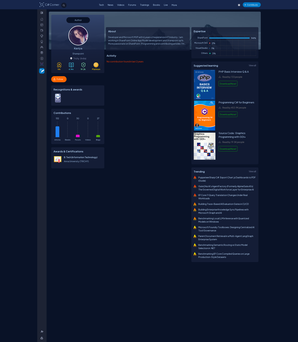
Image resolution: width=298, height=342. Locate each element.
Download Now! (228, 83)
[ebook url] (204, 85)
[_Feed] (42, 19)
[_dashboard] (42, 24)
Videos (120, 4)
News (110, 4)
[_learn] (42, 36)
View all (252, 65)
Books (156, 4)
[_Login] (42, 338)
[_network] (42, 47)
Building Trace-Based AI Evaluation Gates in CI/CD (223, 203)
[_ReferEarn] (42, 52)
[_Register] (42, 332)
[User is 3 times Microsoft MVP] (58, 101)
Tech (101, 4)
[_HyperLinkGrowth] (41, 71)
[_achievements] (42, 42)
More (174, 5)
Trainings (144, 4)
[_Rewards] (42, 58)
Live (166, 4)
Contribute (252, 4)
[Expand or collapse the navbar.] (42, 13)
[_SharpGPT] (42, 64)
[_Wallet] (42, 30)
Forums (132, 4)
